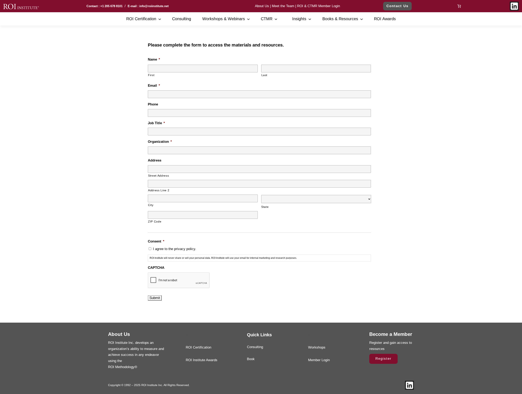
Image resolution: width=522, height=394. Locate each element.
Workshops (316, 347)
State (265, 206)
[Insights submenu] (309, 18)
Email (154, 85)
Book (251, 359)
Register (383, 359)
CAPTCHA (156, 268)
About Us (262, 6)
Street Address (158, 175)
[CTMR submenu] (275, 18)
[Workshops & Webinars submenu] (248, 18)
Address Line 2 (158, 190)
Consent (156, 241)
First (151, 75)
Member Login (319, 360)
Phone (153, 104)
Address (154, 160)
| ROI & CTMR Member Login (317, 6)
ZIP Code (154, 221)
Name (154, 59)
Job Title (156, 123)
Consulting (255, 347)
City (151, 205)
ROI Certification (198, 347)
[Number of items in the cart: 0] (459, 6)
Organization (160, 142)
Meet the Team (283, 6)
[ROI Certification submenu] (159, 18)
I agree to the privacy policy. (174, 249)
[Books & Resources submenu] (361, 18)
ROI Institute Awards (201, 360)
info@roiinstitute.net (153, 6)
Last (264, 75)
